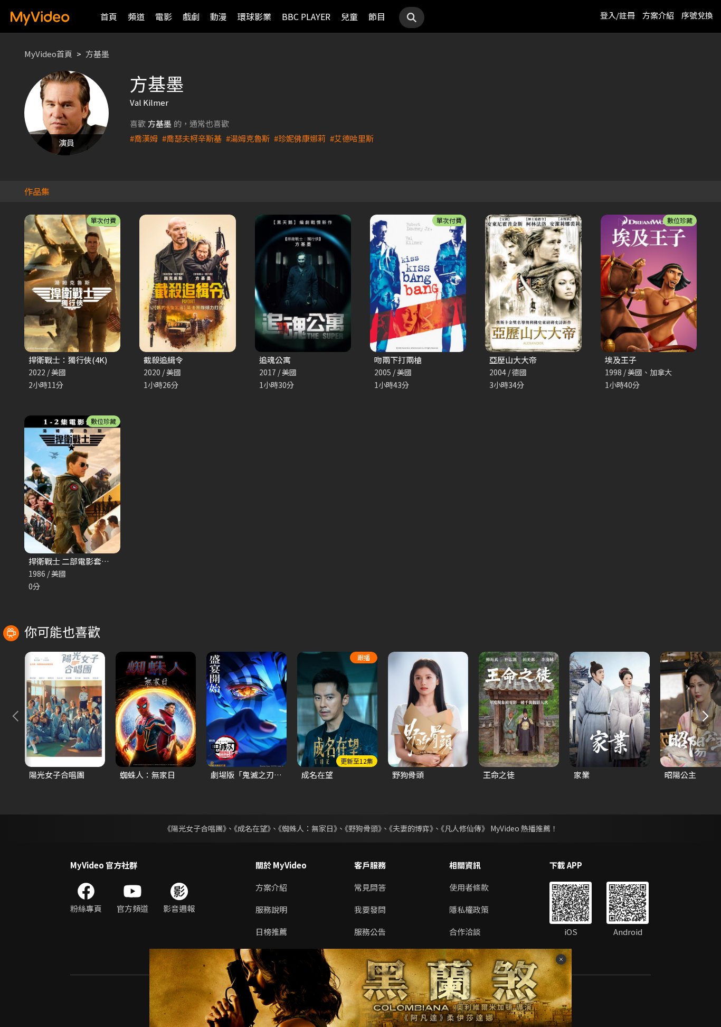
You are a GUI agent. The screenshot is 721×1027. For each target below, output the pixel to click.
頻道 (136, 16)
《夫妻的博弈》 (411, 828)
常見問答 (370, 887)
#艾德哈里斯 (352, 138)
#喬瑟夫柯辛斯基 (192, 138)
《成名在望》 (252, 828)
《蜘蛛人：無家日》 (307, 828)
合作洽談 (465, 931)
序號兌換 (697, 15)
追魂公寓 (275, 359)
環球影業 (254, 16)
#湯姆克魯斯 (248, 138)
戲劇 (191, 16)
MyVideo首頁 (48, 53)
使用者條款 (469, 887)
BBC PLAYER (306, 16)
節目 (376, 16)
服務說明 (271, 909)
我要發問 (370, 909)
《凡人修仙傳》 (465, 828)
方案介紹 (658, 15)
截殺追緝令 (163, 359)
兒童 (349, 16)
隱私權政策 (469, 909)
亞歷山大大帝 (513, 359)
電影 (163, 16)
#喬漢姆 (144, 138)
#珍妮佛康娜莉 (300, 138)
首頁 (108, 16)
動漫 (218, 16)
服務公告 (370, 931)
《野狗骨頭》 (363, 828)
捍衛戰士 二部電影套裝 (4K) (77, 561)
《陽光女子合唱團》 (195, 828)
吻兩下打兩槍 (398, 359)
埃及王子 (621, 359)
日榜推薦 (271, 931)
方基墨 (97, 53)
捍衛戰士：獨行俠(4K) (68, 359)
